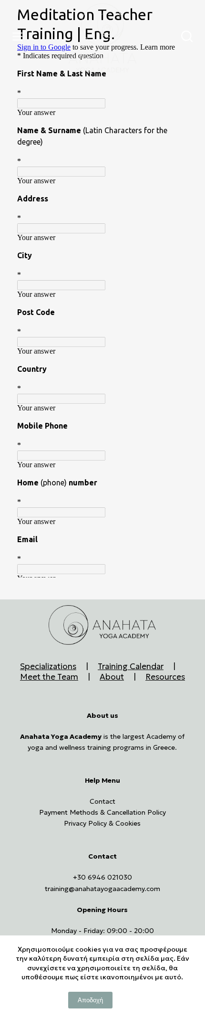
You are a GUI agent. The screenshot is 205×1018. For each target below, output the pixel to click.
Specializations (48, 666)
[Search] (187, 36)
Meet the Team (49, 677)
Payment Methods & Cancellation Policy (102, 812)
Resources (165, 677)
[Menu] (19, 36)
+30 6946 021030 (102, 877)
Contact (102, 801)
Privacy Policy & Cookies (102, 823)
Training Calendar (131, 666)
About (112, 677)
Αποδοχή (90, 1000)
